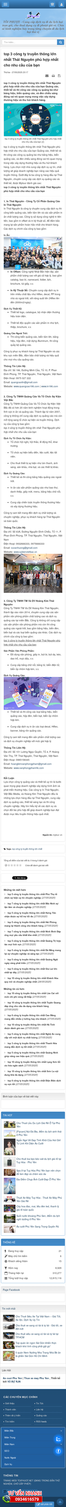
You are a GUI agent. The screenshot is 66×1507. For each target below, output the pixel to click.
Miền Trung (9, 1437)
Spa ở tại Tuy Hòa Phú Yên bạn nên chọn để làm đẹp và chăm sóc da (38, 1172)
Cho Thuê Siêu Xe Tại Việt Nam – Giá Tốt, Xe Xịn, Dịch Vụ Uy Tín (38, 1318)
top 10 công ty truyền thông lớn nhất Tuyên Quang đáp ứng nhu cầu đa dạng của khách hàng (32, 1004)
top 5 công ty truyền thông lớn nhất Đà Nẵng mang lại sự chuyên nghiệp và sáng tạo (32, 951)
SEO (6, 1450)
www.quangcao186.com (26, 386)
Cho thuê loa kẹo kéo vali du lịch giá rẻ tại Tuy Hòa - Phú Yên (38, 1160)
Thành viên (10, 1409)
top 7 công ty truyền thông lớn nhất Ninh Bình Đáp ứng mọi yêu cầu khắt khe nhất (32, 933)
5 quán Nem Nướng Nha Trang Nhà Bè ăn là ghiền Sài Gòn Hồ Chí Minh (38, 1354)
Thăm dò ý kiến (12, 1415)
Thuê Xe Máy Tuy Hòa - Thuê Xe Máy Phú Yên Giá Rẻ (39, 1199)
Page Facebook (11, 1289)
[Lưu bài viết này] (59, 75)
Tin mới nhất (8, 1308)
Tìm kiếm (9, 1421)
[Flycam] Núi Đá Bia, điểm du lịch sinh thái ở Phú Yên (38, 1133)
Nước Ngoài (10, 1457)
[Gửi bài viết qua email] (47, 75)
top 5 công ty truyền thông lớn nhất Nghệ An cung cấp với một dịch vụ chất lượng (32, 1035)
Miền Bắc (9, 1430)
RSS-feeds (41, 1421)
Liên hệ (39, 1409)
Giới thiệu (9, 1403)
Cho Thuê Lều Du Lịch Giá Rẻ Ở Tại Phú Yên (38, 1124)
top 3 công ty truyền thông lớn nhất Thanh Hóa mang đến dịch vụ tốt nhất (30, 1045)
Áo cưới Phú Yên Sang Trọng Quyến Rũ (37, 1226)
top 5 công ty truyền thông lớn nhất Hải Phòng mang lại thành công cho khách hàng (30, 923)
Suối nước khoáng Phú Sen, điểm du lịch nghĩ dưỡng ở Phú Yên (38, 1217)
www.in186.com (49, 386)
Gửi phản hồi (46, 1504)
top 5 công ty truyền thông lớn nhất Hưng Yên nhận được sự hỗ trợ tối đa (30, 914)
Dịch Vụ (8, 1464)
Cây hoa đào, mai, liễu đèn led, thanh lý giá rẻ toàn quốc (37, 1208)
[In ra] (54, 75)
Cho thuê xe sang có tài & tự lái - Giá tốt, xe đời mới (39, 1327)
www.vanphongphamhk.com (29, 768)
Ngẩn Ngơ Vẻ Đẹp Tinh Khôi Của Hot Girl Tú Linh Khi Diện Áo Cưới (38, 1141)
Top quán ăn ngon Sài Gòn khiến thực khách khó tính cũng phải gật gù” (36, 1344)
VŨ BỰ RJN (13, 1381)
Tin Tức (39, 1403)
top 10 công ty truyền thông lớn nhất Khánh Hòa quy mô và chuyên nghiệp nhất (31, 979)
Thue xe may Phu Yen (36, 1378)
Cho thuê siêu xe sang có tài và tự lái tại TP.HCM (37, 1335)
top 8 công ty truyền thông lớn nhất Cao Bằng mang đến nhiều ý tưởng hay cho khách (30, 1017)
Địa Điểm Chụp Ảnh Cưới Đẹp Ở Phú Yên (38, 1179)
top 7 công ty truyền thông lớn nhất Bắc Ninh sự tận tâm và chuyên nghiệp (31, 905)
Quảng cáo (41, 1415)
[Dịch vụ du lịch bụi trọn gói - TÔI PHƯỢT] (33, 15)
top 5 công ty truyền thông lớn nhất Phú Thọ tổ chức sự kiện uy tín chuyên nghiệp (30, 895)
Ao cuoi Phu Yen (12, 1378)
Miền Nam (9, 1444)
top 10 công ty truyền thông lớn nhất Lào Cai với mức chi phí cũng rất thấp (31, 995)
